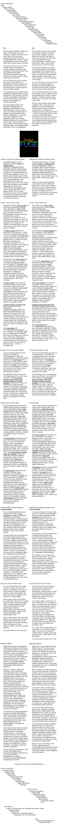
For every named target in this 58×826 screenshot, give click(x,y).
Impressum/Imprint (45, 822)
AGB (36, 819)
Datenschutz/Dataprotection (45, 821)
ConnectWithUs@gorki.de (35, 764)
